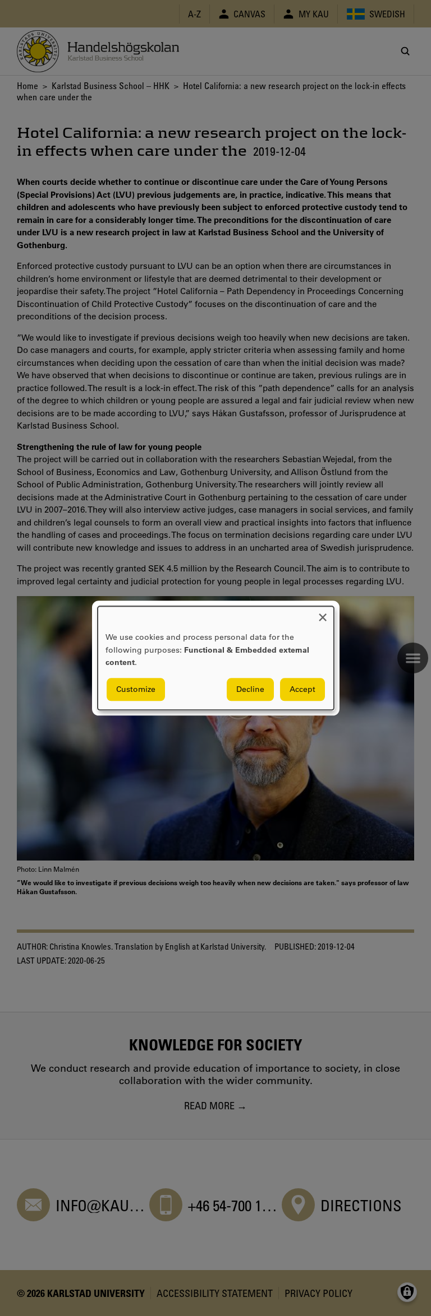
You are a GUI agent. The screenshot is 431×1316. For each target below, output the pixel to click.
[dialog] (216, 658)
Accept (302, 689)
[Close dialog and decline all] (322, 613)
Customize (135, 689)
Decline (250, 689)
